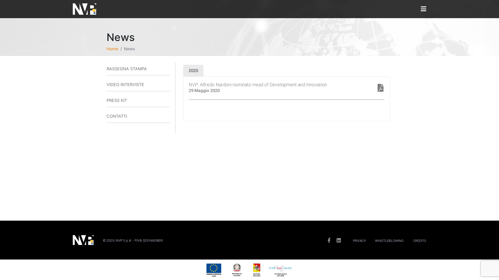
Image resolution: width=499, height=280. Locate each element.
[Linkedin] (339, 240)
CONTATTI (117, 116)
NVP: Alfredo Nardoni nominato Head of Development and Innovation (258, 84)
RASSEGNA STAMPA (127, 68)
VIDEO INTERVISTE (125, 84)
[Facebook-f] (329, 240)
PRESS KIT (117, 100)
